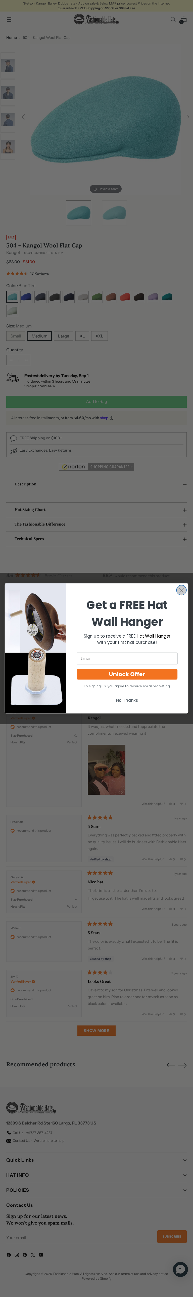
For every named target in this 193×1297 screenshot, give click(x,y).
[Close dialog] (181, 590)
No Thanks (127, 700)
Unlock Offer (127, 674)
